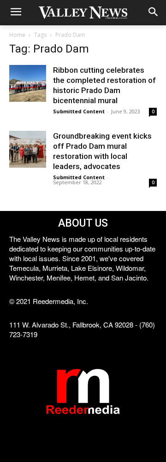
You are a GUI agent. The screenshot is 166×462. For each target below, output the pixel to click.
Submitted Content (79, 111)
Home (17, 35)
